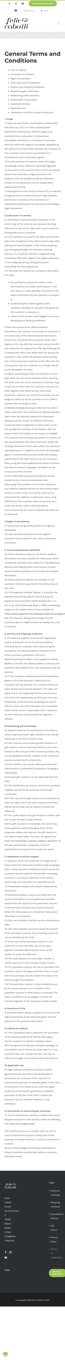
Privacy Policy (54, 1239)
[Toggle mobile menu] (58, 23)
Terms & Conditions (55, 1253)
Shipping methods (55, 1204)
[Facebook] (6, 1252)
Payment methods (55, 1192)
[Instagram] (10, 1252)
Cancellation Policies (55, 1216)
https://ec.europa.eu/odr (22, 1123)
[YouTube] (6, 1257)
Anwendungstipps (42, 3)
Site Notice (54, 1227)
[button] (5, 1354)
